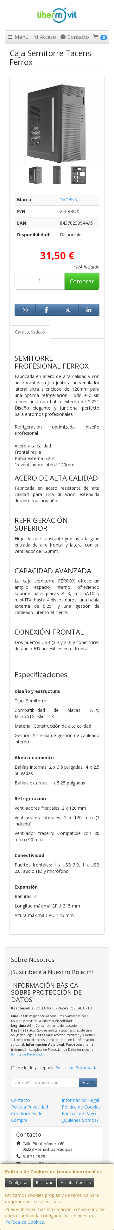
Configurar (18, 1182)
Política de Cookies (24, 1222)
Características (30, 332)
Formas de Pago (79, 1113)
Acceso (47, 36)
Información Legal (80, 1100)
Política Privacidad (29, 1107)
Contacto (77, 36)
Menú (20, 36)
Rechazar (44, 1182)
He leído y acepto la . (57, 1067)
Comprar (82, 281)
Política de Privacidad (26, 1054)
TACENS (68, 200)
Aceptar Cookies (76, 1182)
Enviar (87, 1082)
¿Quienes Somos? (80, 1120)
